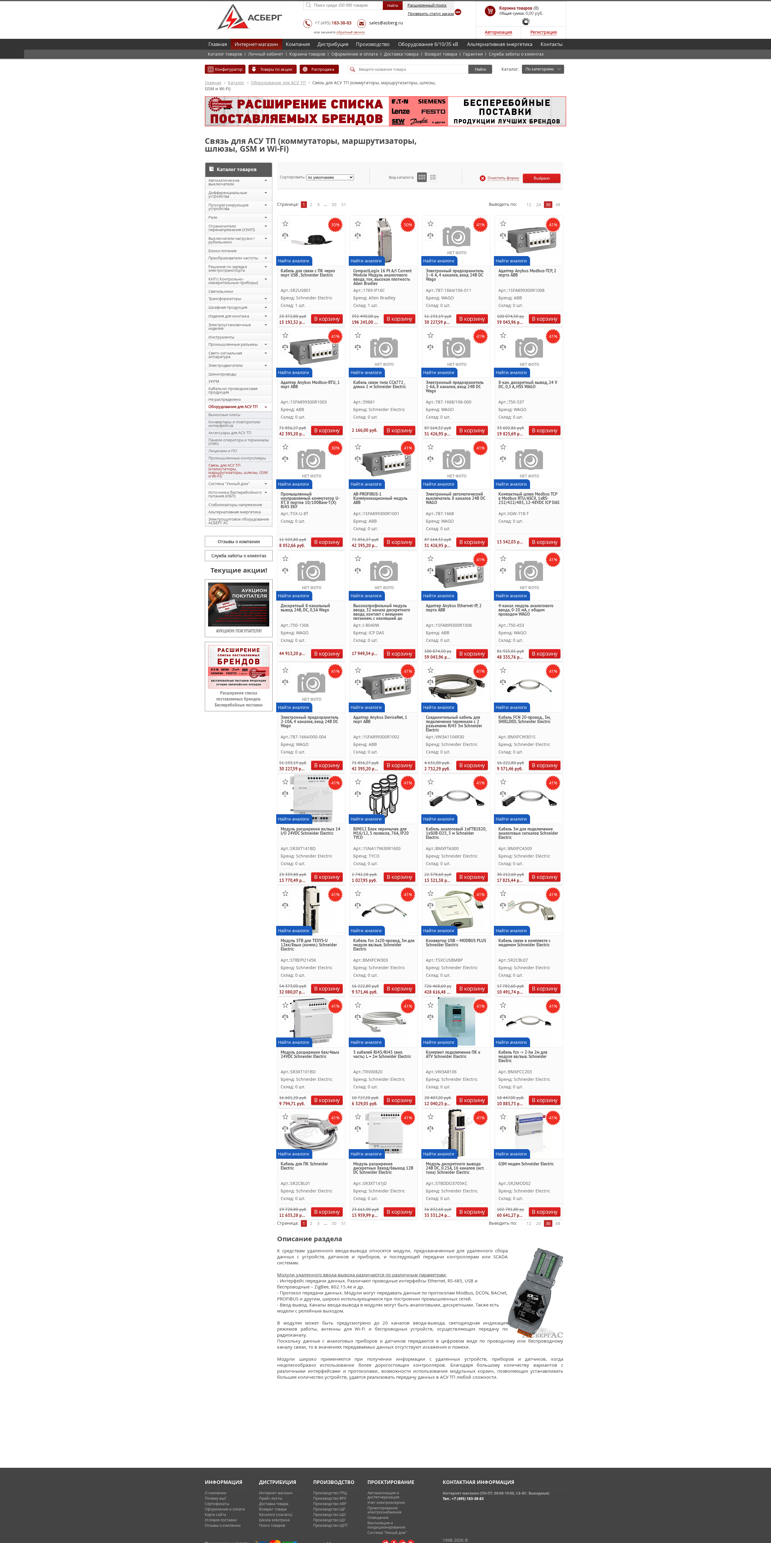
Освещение (378, 1517)
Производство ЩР (329, 1509)
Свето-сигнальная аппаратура (225, 354)
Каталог (236, 82)
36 (548, 204)
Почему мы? (215, 1498)
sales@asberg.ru (386, 23)
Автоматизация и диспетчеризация (383, 1494)
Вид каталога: (401, 177)
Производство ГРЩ (330, 1492)
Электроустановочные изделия (229, 326)
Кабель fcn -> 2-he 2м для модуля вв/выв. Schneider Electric (522, 1056)
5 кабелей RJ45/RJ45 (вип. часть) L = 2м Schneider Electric (382, 1054)
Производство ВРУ (329, 1498)
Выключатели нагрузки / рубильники (231, 240)
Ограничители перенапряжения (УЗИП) (231, 227)
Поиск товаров (272, 1525)
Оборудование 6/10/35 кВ (428, 44)
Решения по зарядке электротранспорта (227, 268)
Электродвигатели (225, 365)
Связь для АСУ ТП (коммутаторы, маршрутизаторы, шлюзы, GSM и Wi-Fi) (238, 470)
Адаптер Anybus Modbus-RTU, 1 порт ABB (310, 384)
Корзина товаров (307, 54)
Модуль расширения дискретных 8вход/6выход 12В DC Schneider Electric (383, 1168)
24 (538, 204)
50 (334, 204)
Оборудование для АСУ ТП (278, 82)
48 (557, 204)
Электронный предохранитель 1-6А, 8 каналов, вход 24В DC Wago (455, 387)
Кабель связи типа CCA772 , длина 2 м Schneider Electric (379, 384)
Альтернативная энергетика (499, 44)
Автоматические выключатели (223, 182)
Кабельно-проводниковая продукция (233, 390)
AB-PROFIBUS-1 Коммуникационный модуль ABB (380, 498)
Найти (480, 69)
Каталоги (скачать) (275, 1514)
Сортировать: (292, 177)
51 (343, 204)
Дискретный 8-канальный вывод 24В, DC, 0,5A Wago (305, 608)
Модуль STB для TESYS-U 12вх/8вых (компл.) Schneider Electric (309, 945)
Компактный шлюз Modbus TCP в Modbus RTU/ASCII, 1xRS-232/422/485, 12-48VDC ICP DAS (528, 498)
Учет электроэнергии (386, 1502)
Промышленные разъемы (233, 344)
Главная (217, 44)
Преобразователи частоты (233, 258)
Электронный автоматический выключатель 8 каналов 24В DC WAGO (455, 498)
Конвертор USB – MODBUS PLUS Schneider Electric (456, 943)
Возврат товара (441, 54)
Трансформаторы (224, 298)
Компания (298, 44)
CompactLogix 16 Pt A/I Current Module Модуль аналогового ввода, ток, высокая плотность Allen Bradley (382, 277)
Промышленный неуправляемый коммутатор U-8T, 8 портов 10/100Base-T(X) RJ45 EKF (310, 500)
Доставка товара (401, 54)
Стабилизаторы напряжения (235, 504)
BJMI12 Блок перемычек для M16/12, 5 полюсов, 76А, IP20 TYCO (381, 833)
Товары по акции (276, 69)
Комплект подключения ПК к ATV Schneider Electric (453, 1054)
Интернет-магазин (256, 44)
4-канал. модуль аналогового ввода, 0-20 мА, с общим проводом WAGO (526, 610)
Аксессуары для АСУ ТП (229, 432)
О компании (215, 1492)
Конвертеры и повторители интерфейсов (234, 423)
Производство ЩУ (329, 1519)
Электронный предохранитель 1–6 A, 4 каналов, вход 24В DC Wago (455, 275)
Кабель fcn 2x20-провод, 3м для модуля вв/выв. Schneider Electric (383, 945)
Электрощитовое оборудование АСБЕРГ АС (238, 520)
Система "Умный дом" (229, 483)
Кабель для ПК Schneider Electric (304, 1166)
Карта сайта (215, 1514)
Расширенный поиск (427, 5)
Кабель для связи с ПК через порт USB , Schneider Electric (308, 273)
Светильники (220, 291)
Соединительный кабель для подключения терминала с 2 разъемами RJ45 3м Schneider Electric (454, 723)
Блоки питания (222, 250)
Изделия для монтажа (228, 316)
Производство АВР (329, 1503)
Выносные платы (224, 414)
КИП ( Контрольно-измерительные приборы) (233, 280)
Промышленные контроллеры (237, 458)
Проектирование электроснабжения (384, 1509)
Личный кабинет (265, 54)
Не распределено (224, 399)
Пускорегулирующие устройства (228, 206)
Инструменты (221, 337)
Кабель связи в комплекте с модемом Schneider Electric (524, 943)
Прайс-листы (270, 1498)
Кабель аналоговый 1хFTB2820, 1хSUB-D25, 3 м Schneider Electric (456, 833)
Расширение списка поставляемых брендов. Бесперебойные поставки (239, 699)
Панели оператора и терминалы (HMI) (238, 441)
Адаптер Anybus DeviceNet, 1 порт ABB (380, 719)
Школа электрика (274, 1519)
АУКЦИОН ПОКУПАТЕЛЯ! (239, 631)
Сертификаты (217, 1503)
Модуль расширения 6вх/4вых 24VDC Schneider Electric (310, 1054)
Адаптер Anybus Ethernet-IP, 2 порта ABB (454, 608)
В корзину (327, 318)
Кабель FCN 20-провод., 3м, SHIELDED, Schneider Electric (524, 719)
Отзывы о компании (239, 541)
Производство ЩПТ (330, 1525)
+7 (333, 23)
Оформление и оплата (354, 54)
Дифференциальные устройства (227, 194)
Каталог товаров (225, 54)
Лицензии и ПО (222, 450)
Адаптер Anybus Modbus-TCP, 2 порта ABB (527, 273)
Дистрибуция (332, 44)
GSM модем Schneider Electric (526, 1164)
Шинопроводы (222, 374)
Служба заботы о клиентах (516, 54)
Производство (373, 44)
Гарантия (473, 54)
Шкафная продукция (227, 307)
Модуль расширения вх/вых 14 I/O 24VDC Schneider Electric (310, 831)
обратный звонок (350, 32)
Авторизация (498, 32)
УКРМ (213, 381)
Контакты (552, 44)
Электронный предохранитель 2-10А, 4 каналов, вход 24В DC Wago (310, 721)
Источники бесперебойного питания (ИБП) (235, 494)
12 (528, 204)
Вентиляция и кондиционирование (386, 1524)
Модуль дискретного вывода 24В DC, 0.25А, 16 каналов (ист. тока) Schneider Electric (455, 1168)
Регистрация (543, 32)
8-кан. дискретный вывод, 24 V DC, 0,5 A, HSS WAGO (527, 384)
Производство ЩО (329, 1514)
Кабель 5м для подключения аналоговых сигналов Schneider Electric (528, 833)
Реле (212, 217)
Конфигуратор (228, 69)
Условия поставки (221, 1519)
